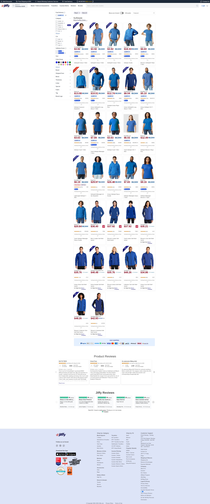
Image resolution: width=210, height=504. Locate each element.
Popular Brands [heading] (131, 448)
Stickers (73, 6)
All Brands (129, 461)
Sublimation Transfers (117, 444)
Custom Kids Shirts (117, 461)
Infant (127, 446)
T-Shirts (99, 437)
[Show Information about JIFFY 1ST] (64, 12)
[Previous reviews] (56, 372)
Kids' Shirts (100, 455)
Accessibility (144, 487)
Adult (127, 435)
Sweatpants (100, 462)
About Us (143, 468)
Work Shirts (100, 448)
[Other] (61, 64)
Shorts (98, 464)
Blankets (99, 486)
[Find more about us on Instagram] (60, 446)
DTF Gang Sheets (116, 448)
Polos (98, 441)
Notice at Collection (146, 495)
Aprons (99, 484)
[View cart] (207, 6)
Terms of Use (118, 503)
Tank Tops (99, 444)
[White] (57, 64)
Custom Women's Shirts (118, 464)
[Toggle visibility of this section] (70, 18)
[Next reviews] (154, 372)
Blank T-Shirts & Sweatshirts (40, 6)
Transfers (54, 6)
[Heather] (59, 64)
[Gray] (61, 62)
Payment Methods (146, 464)
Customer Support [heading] (147, 433)
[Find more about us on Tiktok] (64, 446)
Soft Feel (83, 184)
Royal (76, 13)
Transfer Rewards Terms (147, 490)
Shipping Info (144, 460)
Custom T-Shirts (116, 455)
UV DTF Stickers (116, 446)
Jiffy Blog (143, 477)
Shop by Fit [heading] (130, 433)
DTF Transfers (115, 439)
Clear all (84, 13)
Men (127, 439)
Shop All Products (131, 463)
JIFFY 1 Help (145, 453)
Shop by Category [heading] (103, 433)
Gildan (128, 450)
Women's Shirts (101, 453)
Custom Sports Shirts (117, 466)
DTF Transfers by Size (118, 441)
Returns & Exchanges (146, 462)
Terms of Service (145, 485)
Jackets (99, 446)
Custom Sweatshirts (117, 459)
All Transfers (115, 437)
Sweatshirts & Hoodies (103, 439)
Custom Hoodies (116, 457)
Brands (80, 6)
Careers (143, 470)
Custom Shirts (64, 6)
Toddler (128, 444)
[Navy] (63, 62)
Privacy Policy (144, 483)
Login (203, 6)
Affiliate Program (145, 475)
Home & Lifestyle (102, 480)
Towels (99, 482)
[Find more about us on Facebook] (57, 446)
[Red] (65, 62)
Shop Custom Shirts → (80, 20)
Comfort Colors (130, 454)
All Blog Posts (144, 479)
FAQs (142, 455)
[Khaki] (70, 64)
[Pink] (63, 64)
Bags (98, 472)
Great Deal (77, 184)
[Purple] (68, 64)
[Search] (197, 5)
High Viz (99, 477)
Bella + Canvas (130, 452)
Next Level (129, 457)
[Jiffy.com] (5, 5)
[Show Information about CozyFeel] (65, 48)
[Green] (70, 62)
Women (128, 437)
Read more (62, 383)
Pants (98, 460)
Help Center (144, 449)
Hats (98, 469)
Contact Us (144, 451)
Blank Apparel (101, 435)
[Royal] (57, 62)
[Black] (59, 62)
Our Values (144, 472)
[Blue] (68, 62)
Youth (127, 441)
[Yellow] (65, 64)
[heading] (113, 181)
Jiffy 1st (61, 15)
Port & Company (150, 243)
